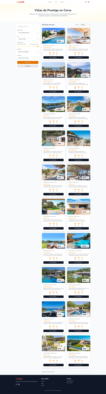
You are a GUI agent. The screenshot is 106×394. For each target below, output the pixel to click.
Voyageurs (19, 49)
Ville (18, 36)
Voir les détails (52, 57)
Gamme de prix (20, 42)
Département (20, 30)
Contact (62, 2)
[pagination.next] (89, 372)
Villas (56, 2)
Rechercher (27, 62)
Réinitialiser (27, 66)
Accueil (49, 2)
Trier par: (77, 24)
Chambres (19, 55)
